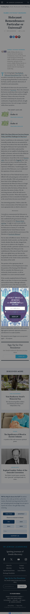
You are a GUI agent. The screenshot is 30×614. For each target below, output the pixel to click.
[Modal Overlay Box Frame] (15, 307)
